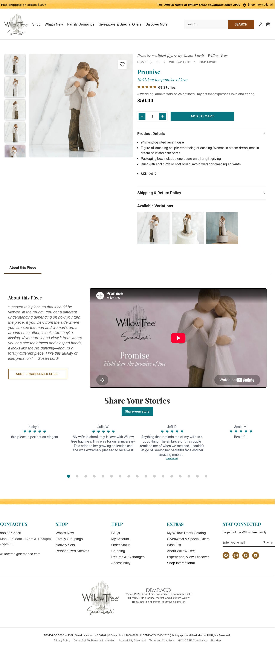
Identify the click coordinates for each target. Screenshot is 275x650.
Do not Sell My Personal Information (94, 640)
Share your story (137, 411)
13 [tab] (171, 476)
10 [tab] (146, 476)
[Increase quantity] (162, 116)
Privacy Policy (62, 640)
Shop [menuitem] (36, 24)
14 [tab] (180, 476)
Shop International (260, 4)
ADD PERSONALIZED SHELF (38, 374)
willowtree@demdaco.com (20, 554)
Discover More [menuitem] (156, 24)
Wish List (174, 545)
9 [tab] (137, 476)
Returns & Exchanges (128, 557)
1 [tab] (68, 476)
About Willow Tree (181, 551)
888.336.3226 (10, 533)
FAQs (115, 533)
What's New (65, 533)
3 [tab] (85, 476)
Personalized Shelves (72, 551)
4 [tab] (94, 476)
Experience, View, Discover (188, 557)
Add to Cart (202, 116)
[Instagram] (235, 555)
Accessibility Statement (132, 640)
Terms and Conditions (162, 640)
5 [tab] (103, 476)
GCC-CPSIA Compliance (192, 640)
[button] (15, 64)
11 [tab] (154, 476)
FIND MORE (207, 62)
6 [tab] (111, 476)
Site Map (216, 640)
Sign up (268, 542)
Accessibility (120, 563)
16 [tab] (197, 476)
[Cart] (268, 24)
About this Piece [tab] (22, 268)
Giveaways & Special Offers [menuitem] (120, 24)
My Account (120, 539)
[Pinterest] (245, 555)
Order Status (120, 545)
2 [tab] (77, 476)
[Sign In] (260, 24)
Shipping (118, 551)
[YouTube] (255, 555)
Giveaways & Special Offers (188, 539)
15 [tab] (189, 476)
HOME (141, 62)
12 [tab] (163, 476)
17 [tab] (206, 476)
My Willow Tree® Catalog (186, 533)
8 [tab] (128, 476)
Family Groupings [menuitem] (80, 24)
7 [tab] (120, 476)
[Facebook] (226, 555)
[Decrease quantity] (142, 116)
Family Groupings (69, 539)
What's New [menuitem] (54, 24)
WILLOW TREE (179, 62)
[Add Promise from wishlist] (122, 64)
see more (172, 458)
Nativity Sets (65, 545)
